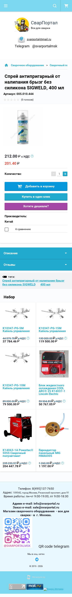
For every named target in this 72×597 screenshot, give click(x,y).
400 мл (45, 284)
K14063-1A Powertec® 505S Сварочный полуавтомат (18, 453)
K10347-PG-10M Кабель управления (16, 387)
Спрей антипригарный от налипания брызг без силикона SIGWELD (33, 282)
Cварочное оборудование (27, 65)
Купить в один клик (36, 196)
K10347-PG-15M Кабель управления (52, 329)
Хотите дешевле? (36, 206)
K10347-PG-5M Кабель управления (16, 329)
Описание (10, 253)
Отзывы (9, 264)
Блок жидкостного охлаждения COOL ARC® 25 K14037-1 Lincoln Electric (52, 390)
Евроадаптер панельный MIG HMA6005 (49, 453)
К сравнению (23, 229)
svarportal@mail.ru (39, 39)
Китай (9, 221)
